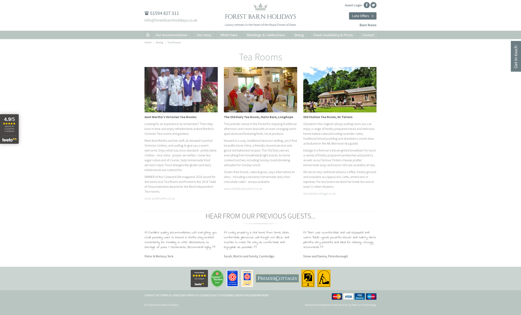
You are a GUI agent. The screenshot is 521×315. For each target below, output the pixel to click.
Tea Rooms (174, 42)
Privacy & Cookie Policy (202, 295)
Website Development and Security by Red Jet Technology (341, 305)
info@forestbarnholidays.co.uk (170, 20)
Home (148, 42)
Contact (368, 35)
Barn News (368, 25)
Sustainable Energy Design (236, 295)
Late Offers (360, 15)
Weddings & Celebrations (266, 35)
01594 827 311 (164, 13)
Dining (299, 35)
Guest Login (353, 5)
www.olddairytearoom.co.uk (243, 189)
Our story (204, 35)
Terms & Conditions (173, 295)
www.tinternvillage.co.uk (319, 193)
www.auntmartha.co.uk (159, 198)
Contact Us (152, 295)
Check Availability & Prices (333, 35)
